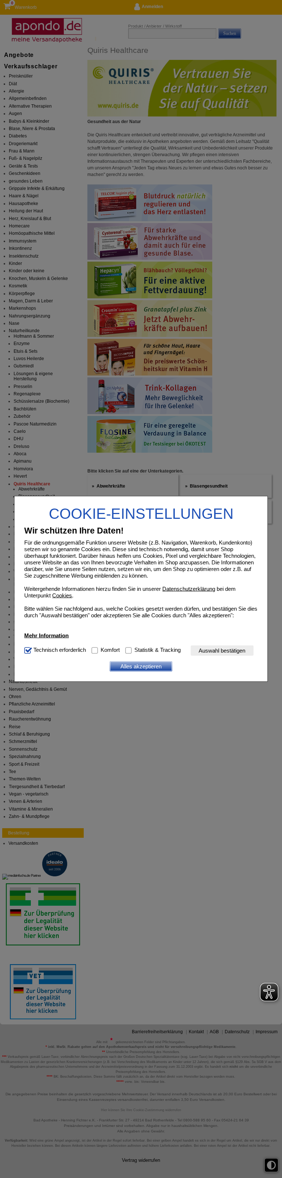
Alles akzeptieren (141, 666)
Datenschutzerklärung (188, 588)
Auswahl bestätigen (222, 650)
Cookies (62, 595)
